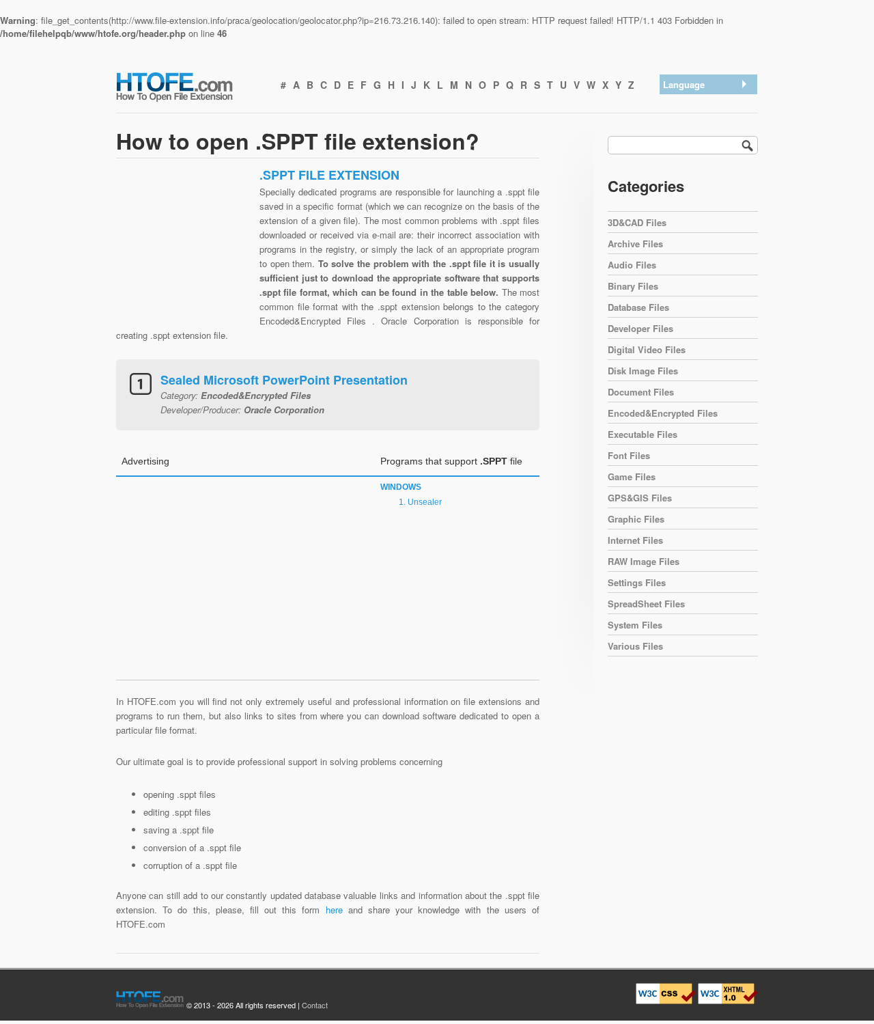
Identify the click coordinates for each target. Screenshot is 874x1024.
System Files (635, 624)
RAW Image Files (643, 561)
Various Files (635, 645)
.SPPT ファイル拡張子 (707, 165)
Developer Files (640, 328)
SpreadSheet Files (646, 603)
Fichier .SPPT (694, 209)
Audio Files (632, 264)
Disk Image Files (643, 370)
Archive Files (635, 243)
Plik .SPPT (688, 227)
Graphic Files (636, 518)
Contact (315, 1004)
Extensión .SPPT (700, 120)
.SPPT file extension (707, 102)
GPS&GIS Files (640, 497)
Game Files (632, 476)
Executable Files (642, 434)
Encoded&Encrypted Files (663, 412)
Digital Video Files (647, 349)
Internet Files (635, 540)
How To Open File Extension (190, 86)
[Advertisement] (184, 252)
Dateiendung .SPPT (705, 138)
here (334, 909)
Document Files (641, 391)
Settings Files (637, 582)
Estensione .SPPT (703, 191)
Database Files (638, 307)
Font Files (629, 455)
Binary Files (633, 285)
